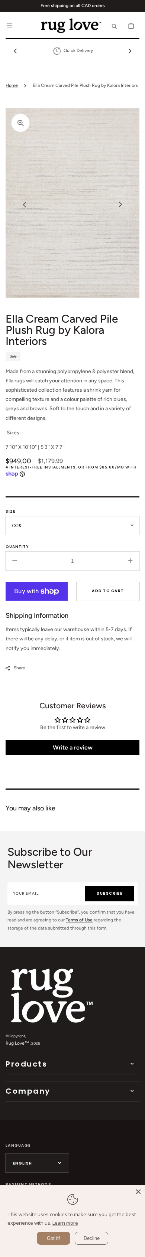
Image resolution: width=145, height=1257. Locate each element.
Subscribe (109, 893)
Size (10, 511)
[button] (9, 25)
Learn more (65, 1223)
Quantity (17, 546)
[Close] (138, 1191)
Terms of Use (79, 920)
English (22, 1163)
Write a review (73, 747)
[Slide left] (15, 51)
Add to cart (108, 591)
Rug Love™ (17, 1043)
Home (12, 85)
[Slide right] (129, 51)
